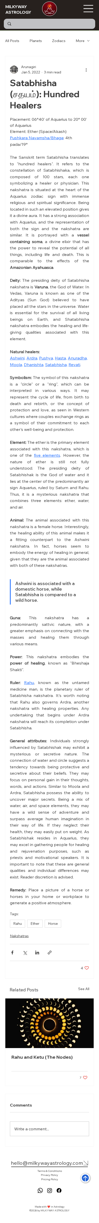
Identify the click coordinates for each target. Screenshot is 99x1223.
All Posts (12, 40)
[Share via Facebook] (12, 952)
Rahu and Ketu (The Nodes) (42, 1057)
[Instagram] (49, 1190)
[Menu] (89, 9)
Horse (53, 923)
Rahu (17, 923)
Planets (35, 40)
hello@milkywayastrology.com (47, 1163)
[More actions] (86, 70)
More (80, 40)
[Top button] (85, 1178)
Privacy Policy (49, 1175)
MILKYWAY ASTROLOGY (18, 9)
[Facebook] (59, 1190)
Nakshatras (19, 936)
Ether (34, 923)
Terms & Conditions (49, 1171)
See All (83, 989)
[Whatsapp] (40, 1190)
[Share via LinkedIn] (37, 952)
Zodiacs (58, 40)
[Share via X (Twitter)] (24, 952)
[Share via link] (49, 952)
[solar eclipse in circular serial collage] (49, 1023)
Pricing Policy (49, 1179)
